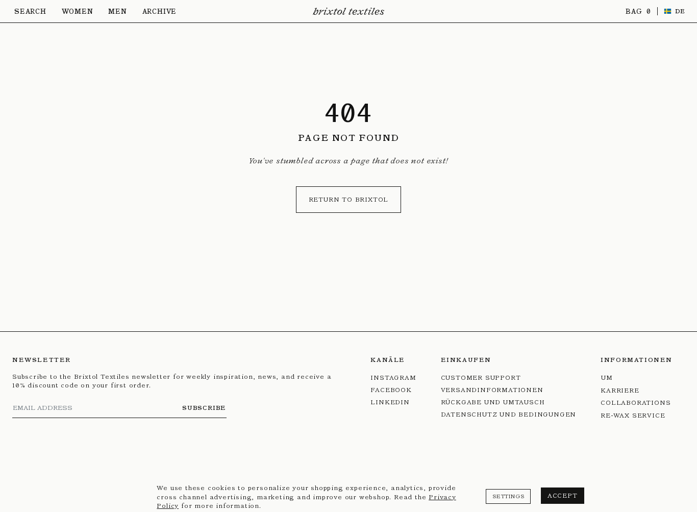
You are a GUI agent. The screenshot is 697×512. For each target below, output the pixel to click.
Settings (508, 496)
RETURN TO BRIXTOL (349, 199)
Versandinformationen (492, 389)
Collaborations (635, 402)
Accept (562, 495)
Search (30, 11)
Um (607, 377)
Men (117, 11)
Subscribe (204, 407)
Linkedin (389, 402)
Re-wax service (633, 415)
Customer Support (481, 377)
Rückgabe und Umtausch (493, 402)
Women (77, 11)
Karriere (620, 390)
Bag (635, 11)
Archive (159, 11)
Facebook (390, 389)
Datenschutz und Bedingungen (509, 414)
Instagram (393, 377)
